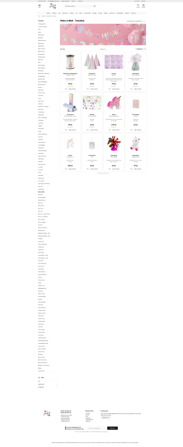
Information (137, 1)
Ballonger (95, 13)
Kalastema (54, 13)
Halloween (133, 13)
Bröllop (80, 13)
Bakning (100, 13)
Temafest (48, 13)
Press (87, 416)
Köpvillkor (88, 413)
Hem (39, 16)
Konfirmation (112, 13)
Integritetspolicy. (104, 431)
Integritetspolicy (89, 419)
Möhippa (105, 13)
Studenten (127, 13)
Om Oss (87, 415)
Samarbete (88, 418)
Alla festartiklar (87, 13)
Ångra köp (88, 421)
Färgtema (72, 13)
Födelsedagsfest (120, 13)
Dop (76, 13)
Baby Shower (65, 13)
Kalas (59, 13)
